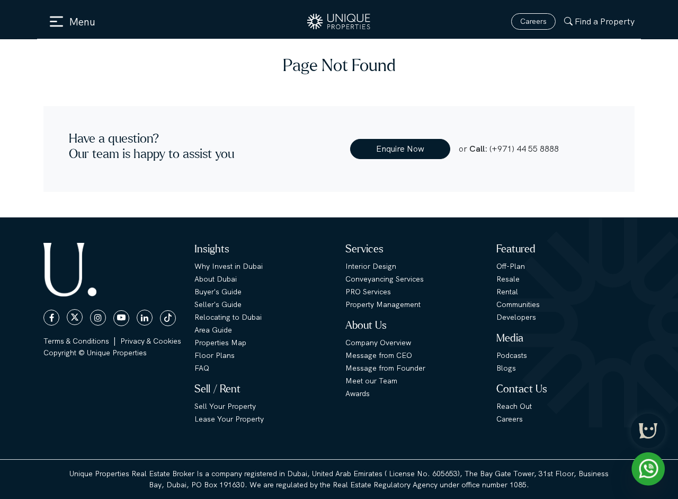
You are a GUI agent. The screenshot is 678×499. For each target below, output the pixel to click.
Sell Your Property (225, 406)
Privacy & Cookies (150, 341)
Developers (516, 317)
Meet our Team (371, 381)
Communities (518, 304)
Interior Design (370, 266)
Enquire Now (400, 148)
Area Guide (213, 330)
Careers (533, 21)
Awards (357, 393)
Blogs (506, 368)
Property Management (383, 304)
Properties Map (220, 342)
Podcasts (511, 355)
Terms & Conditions (76, 341)
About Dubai (215, 279)
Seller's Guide (218, 304)
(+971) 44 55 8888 (524, 148)
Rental (507, 291)
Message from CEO (378, 355)
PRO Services (368, 291)
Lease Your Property (229, 419)
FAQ (201, 368)
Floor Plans (214, 355)
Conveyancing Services (384, 279)
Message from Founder (385, 368)
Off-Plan (510, 266)
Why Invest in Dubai (228, 266)
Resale (508, 279)
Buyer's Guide (218, 291)
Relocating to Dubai (228, 317)
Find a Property (605, 21)
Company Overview (378, 342)
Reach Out (514, 406)
